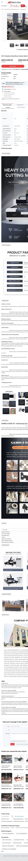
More (2, 851)
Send (12, 744)
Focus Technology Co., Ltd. (16, 855)
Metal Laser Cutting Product (8, 845)
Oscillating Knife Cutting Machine (20, 821)
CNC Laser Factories (6, 842)
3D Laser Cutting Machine (21, 833)
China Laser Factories (6, 839)
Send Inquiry (13, 66)
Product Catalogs (19, 816)
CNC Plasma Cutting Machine (7, 821)
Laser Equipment (23, 9)
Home (2, 9)
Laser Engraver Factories (19, 839)
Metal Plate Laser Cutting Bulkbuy (9, 849)
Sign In (3, 98)
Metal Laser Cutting (17, 842)
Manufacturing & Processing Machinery (12, 9)
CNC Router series (5, 819)
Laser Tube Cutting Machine (8, 833)
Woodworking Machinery (18, 819)
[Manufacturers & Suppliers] (14, 2)
